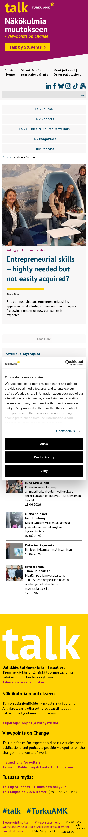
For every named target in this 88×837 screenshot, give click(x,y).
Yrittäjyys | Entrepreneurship (26, 250)
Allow (44, 444)
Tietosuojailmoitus (15, 822)
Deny (44, 470)
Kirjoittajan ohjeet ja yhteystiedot (30, 723)
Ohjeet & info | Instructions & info (34, 72)
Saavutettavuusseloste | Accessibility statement (35, 827)
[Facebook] (54, 86)
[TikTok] (75, 86)
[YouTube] (83, 86)
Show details (65, 431)
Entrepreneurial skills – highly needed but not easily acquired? (41, 268)
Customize (41, 457)
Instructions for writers (21, 762)
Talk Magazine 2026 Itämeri (24, 791)
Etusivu (7, 157)
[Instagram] (68, 86)
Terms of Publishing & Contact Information (37, 767)
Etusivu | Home (10, 72)
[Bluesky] (61, 86)
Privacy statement (47, 822)
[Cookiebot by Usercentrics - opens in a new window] (65, 363)
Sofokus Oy (67, 831)
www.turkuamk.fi (14, 831)
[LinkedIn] (48, 86)
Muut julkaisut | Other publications (67, 72)
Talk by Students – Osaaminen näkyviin (34, 786)
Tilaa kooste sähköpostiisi (23, 682)
